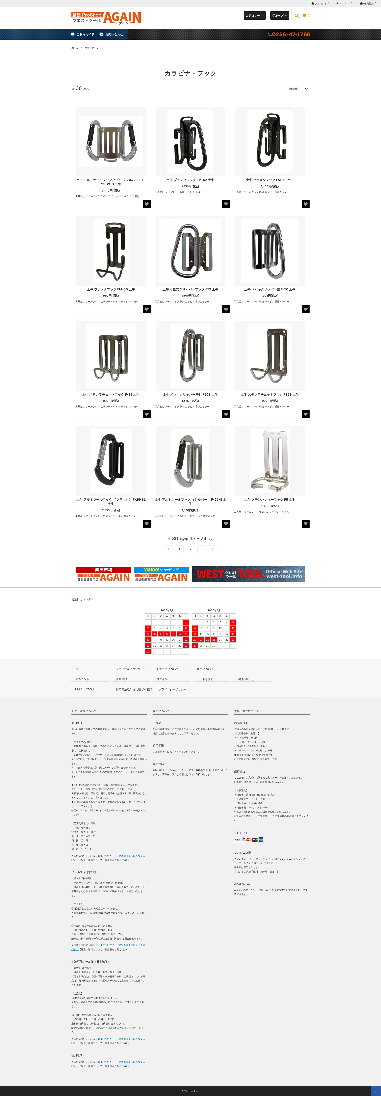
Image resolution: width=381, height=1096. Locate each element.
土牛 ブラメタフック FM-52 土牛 (190, 180)
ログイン (345, 3)
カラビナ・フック (94, 47)
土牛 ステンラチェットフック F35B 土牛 (270, 394)
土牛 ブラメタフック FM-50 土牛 (270, 180)
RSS (77, 689)
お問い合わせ (114, 34)
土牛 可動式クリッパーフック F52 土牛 (190, 289)
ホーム (75, 47)
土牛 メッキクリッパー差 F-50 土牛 (269, 289)
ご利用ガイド (85, 34)
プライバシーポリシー (172, 689)
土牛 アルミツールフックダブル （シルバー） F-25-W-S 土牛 (111, 182)
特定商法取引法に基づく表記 (133, 689)
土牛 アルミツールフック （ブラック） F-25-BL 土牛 (111, 501)
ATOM (90, 689)
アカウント (320, 3)
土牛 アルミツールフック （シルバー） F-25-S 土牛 (190, 501)
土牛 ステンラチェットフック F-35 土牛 (111, 394)
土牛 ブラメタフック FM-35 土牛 (111, 289)
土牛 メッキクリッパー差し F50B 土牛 (190, 394)
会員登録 (369, 3)
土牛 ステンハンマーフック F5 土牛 (269, 499)
